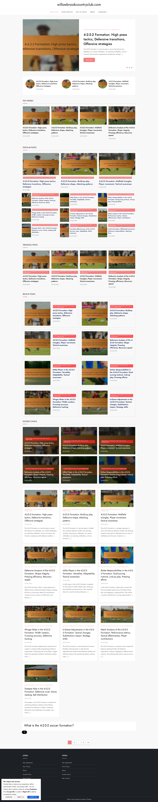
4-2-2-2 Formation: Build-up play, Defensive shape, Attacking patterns (84, 83)
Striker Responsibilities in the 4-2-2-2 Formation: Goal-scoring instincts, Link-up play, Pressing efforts (121, 199)
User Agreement (28, 763)
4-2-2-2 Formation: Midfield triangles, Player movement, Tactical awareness (119, 83)
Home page (54, 12)
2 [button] (129, 67)
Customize (8, 797)
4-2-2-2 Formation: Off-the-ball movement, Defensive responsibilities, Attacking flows (121, 231)
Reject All (20, 797)
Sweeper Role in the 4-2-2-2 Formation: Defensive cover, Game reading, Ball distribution (44, 230)
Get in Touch (81, 12)
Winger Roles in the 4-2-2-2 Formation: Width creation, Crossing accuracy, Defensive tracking (44, 215)
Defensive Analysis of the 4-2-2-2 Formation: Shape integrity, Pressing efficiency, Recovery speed (122, 131)
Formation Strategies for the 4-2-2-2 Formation (101, 30)
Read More (89, 60)
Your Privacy (26, 767)
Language (102, 12)
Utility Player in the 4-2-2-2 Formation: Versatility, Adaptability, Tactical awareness (82, 199)
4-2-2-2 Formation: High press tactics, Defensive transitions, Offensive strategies (105, 39)
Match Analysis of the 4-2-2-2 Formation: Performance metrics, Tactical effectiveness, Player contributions (121, 216)
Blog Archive (67, 12)
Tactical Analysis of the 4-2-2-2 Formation (43, 194)
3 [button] (131, 67)
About (92, 12)
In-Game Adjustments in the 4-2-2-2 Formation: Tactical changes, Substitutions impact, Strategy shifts (83, 216)
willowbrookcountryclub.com (79, 4)
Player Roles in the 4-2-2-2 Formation (83, 194)
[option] (79, 45)
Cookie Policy (27, 774)
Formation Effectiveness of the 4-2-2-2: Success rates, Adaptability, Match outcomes (82, 231)
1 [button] (127, 67)
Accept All (33, 797)
